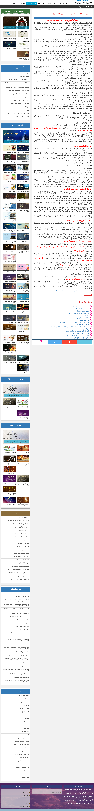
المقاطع (49, 3)
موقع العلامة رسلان (56, 790)
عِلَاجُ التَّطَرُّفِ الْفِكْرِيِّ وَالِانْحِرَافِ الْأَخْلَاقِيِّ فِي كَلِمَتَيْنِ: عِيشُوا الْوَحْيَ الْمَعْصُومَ (70, 327)
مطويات (13, 3)
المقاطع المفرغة (26, 795)
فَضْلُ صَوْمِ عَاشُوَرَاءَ (84, 316)
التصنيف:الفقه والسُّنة (63, 18)
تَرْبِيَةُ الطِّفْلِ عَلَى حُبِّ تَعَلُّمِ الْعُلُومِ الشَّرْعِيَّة (78, 313)
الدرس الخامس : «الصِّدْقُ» (82, 311)
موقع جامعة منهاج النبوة (55, 792)
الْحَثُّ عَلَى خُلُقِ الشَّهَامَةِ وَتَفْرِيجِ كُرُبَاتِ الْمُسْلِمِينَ (77, 331)
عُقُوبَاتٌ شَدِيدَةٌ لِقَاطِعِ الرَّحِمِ (82, 329)
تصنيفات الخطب (26, 792)
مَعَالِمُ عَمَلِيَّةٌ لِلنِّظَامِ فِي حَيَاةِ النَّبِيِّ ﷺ (79, 318)
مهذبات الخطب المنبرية (21, 3)
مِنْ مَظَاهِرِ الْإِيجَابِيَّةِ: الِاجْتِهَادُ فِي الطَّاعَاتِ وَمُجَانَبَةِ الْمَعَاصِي (74, 322)
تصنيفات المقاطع (25, 798)
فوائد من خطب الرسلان (31, 3)
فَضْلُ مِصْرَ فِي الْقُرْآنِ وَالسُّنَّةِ (82, 309)
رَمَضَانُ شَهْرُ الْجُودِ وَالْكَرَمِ (82, 324)
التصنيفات (55, 3)
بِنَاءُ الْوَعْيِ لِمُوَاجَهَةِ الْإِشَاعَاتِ (82, 7)
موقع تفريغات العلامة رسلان (42, 810)
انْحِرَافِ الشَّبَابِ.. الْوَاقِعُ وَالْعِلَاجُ (81, 338)
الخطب (60, 3)
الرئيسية (65, 3)
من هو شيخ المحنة (25, 803)
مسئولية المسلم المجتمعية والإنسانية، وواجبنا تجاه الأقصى (69, 291)
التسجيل (27, 801)
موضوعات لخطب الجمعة (42, 3)
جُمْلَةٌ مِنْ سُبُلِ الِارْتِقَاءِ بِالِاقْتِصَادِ (81, 307)
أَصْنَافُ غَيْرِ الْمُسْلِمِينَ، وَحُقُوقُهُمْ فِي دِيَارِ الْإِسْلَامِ (77, 336)
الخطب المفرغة (26, 790)
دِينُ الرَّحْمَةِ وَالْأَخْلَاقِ (84, 320)
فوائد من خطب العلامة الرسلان (23, 806)
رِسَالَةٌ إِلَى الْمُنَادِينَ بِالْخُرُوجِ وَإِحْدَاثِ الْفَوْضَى (78, 333)
